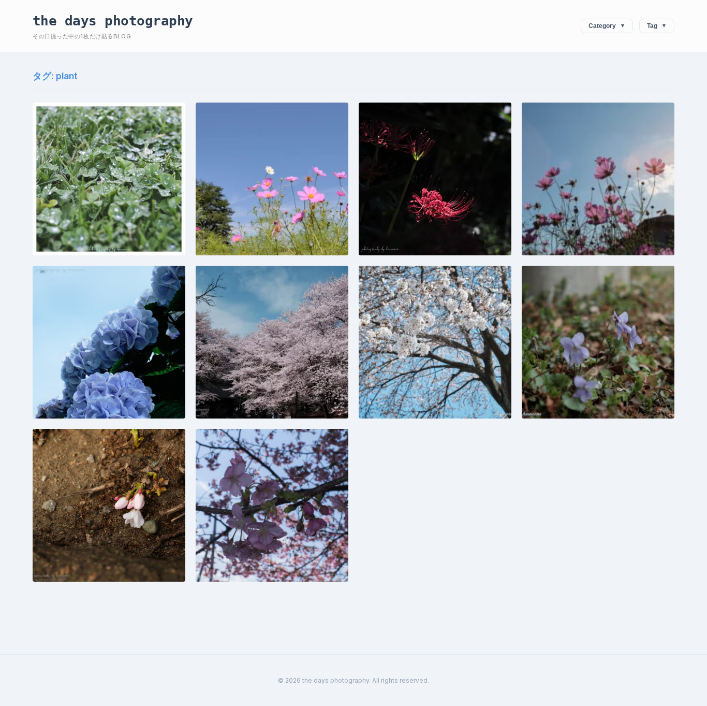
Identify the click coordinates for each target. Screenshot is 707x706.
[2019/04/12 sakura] (272, 342)
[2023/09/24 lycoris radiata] (435, 179)
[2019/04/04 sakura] (435, 342)
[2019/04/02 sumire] (598, 342)
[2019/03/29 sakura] (109, 505)
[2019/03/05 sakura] (272, 505)
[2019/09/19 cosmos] (598, 179)
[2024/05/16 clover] (109, 179)
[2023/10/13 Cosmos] (272, 179)
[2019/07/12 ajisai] (109, 342)
